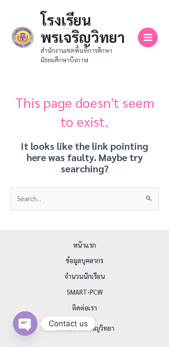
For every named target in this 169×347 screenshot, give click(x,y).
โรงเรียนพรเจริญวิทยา (83, 28)
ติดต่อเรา (84, 307)
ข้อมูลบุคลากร (84, 260)
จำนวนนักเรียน (84, 276)
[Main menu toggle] (148, 37)
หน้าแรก (84, 245)
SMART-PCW (85, 291)
